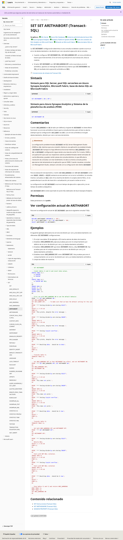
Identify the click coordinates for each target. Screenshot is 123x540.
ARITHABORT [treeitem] (13, 309)
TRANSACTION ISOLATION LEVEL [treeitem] (14, 428)
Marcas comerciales (111, 538)
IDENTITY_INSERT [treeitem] (14, 349)
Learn (32, 20)
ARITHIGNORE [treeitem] (13, 312)
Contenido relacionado (108, 36)
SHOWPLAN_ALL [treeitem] (14, 401)
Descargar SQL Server (113, 7)
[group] (61, 380)
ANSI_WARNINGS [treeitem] (14, 305)
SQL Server (44, 20)
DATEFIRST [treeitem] (12, 330)
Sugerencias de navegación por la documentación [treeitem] (12, 34)
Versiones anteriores (34, 538)
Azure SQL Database (58, 37)
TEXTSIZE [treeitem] (12, 424)
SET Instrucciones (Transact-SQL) (45, 504)
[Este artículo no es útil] (104, 48)
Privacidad (60, 538)
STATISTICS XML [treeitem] (14, 421)
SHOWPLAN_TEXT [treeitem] (14, 404)
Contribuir (52, 538)
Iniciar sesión (117, 2)
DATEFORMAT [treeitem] (13, 333)
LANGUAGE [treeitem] (12, 358)
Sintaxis (103, 23)
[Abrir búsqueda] (110, 2)
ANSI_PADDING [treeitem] (13, 302)
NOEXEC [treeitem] (11, 368)
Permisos (104, 28)
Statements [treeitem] (11, 248)
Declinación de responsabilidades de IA (14, 538)
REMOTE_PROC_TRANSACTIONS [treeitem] (15, 393)
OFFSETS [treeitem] (11, 377)
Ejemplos (104, 34)
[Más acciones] (90, 19)
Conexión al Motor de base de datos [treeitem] (13, 57)
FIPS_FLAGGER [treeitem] (13, 339)
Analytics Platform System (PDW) (63, 40)
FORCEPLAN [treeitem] (12, 346)
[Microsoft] (3, 2)
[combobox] (12, 21)
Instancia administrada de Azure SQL (79, 37)
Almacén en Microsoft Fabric (65, 42)
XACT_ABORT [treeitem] (13, 433)
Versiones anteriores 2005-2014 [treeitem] (12, 39)
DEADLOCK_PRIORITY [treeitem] (15, 336)
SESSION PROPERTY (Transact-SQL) (46, 509)
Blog (44, 538)
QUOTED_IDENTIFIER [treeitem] (15, 389)
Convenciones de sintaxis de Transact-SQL (47, 73)
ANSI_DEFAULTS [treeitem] (14, 289)
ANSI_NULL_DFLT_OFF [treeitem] (15, 292)
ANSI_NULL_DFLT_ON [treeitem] (15, 296)
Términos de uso (98, 538)
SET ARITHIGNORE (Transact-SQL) (45, 506)
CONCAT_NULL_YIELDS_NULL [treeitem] (15, 317)
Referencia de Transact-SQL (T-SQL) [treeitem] (13, 190)
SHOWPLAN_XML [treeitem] (14, 407)
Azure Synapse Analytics (41, 40)
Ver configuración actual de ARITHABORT (109, 31)
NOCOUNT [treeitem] (12, 365)
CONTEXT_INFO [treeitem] (14, 321)
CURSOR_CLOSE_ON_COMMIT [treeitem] (15, 325)
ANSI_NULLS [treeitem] (13, 299)
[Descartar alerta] (120, 12)
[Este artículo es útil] (101, 48)
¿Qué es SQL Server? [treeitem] (11, 47)
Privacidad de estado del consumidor (78, 538)
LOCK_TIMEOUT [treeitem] (14, 361)
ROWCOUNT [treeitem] (13, 398)
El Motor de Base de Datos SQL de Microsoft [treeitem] (13, 51)
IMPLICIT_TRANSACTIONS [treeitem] (15, 354)
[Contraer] (22, 18)
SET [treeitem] (10, 286)
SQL (37, 20)
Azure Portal (100, 7)
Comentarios (105, 25)
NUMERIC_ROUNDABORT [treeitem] (15, 372)
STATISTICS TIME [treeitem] (14, 417)
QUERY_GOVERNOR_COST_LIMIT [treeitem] (15, 384)
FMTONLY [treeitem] (12, 343)
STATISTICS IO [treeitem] (13, 411)
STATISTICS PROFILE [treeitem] (15, 414)
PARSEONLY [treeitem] (12, 380)
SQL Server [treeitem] (7, 29)
